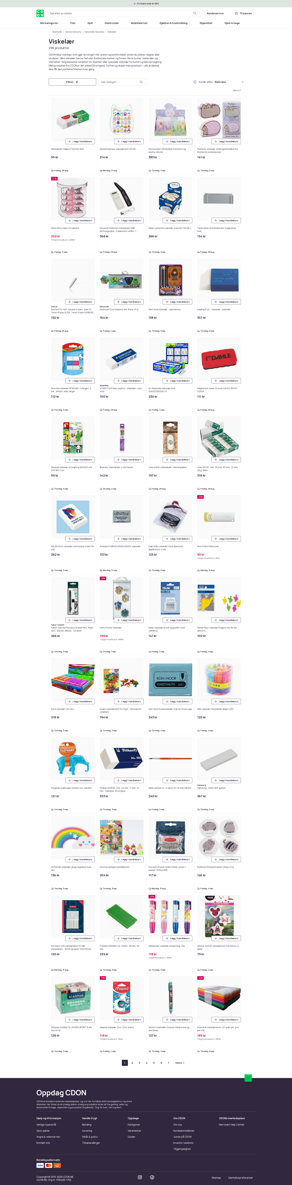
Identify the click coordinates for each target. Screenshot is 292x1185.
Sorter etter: (206, 82)
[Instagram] (140, 1177)
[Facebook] (152, 1177)
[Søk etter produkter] (194, 13)
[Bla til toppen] (248, 1078)
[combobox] (123, 13)
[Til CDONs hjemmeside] (40, 13)
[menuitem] (49, 23)
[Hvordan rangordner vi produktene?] (195, 82)
